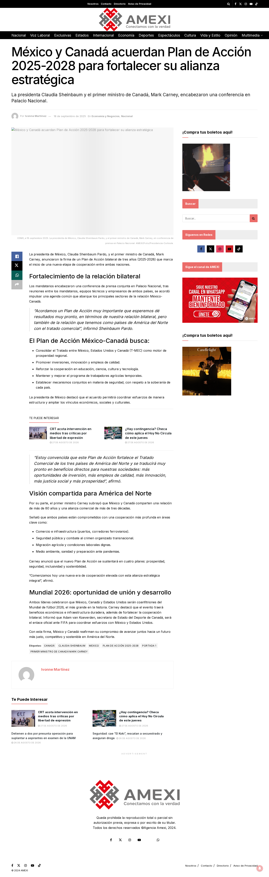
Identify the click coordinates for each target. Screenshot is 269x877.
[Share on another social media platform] (16, 284)
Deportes (146, 35)
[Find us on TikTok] (256, 4)
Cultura (190, 35)
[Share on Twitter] (16, 266)
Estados (82, 35)
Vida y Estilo (210, 35)
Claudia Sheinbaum (71, 645)
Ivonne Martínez (35, 116)
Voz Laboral (40, 35)
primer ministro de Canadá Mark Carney (59, 651)
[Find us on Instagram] (246, 4)
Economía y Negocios (106, 116)
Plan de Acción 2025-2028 (121, 645)
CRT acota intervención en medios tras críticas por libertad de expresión (70, 433)
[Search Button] (228, 4)
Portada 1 (149, 645)
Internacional (103, 35)
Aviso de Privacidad (139, 3)
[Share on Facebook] (16, 256)
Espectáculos (169, 35)
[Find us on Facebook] (235, 4)
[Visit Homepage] (134, 19)
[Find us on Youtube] (251, 4)
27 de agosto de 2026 (65, 442)
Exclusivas (62, 35)
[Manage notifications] (260, 868)
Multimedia (251, 35)
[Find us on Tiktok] (239, 248)
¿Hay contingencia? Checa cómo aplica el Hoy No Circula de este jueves (148, 433)
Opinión (231, 35)
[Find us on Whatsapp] (158, 839)
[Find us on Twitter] (240, 4)
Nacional (18, 35)
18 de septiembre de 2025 (70, 116)
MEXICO (94, 645)
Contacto (106, 3)
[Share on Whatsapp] (16, 275)
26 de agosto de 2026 (27, 742)
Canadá (49, 645)
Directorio (120, 3)
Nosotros (92, 3)
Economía (126, 35)
